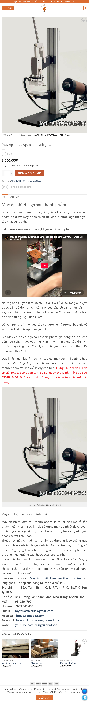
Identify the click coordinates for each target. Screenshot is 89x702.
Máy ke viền (36, 663)
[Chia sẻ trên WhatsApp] (4, 187)
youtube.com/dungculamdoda (36, 625)
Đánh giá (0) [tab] (15, 197)
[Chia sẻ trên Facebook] (9, 187)
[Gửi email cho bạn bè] (19, 187)
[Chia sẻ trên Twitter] (14, 187)
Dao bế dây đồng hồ (11, 663)
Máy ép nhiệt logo (33, 181)
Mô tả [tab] (5, 197)
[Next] (87, 655)
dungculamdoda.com (29, 616)
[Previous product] (9, 154)
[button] (8, 8)
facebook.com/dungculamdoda (37, 620)
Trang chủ (7, 135)
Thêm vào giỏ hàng (29, 173)
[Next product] (4, 154)
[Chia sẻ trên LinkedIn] (29, 187)
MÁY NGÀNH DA (23, 135)
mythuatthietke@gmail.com (34, 611)
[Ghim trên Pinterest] (24, 187)
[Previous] (1, 655)
